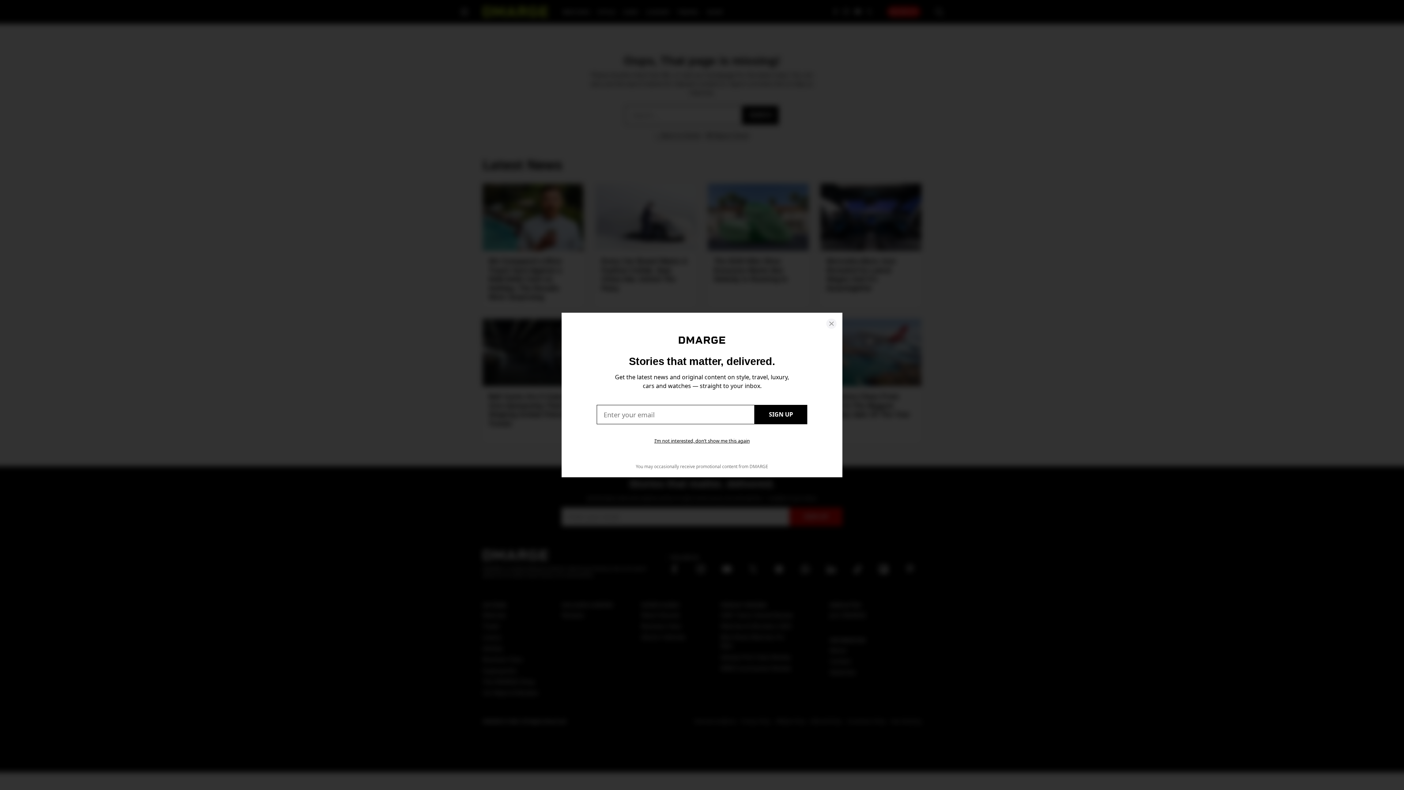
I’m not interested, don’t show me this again (702, 440)
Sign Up (781, 414)
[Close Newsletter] (831, 324)
